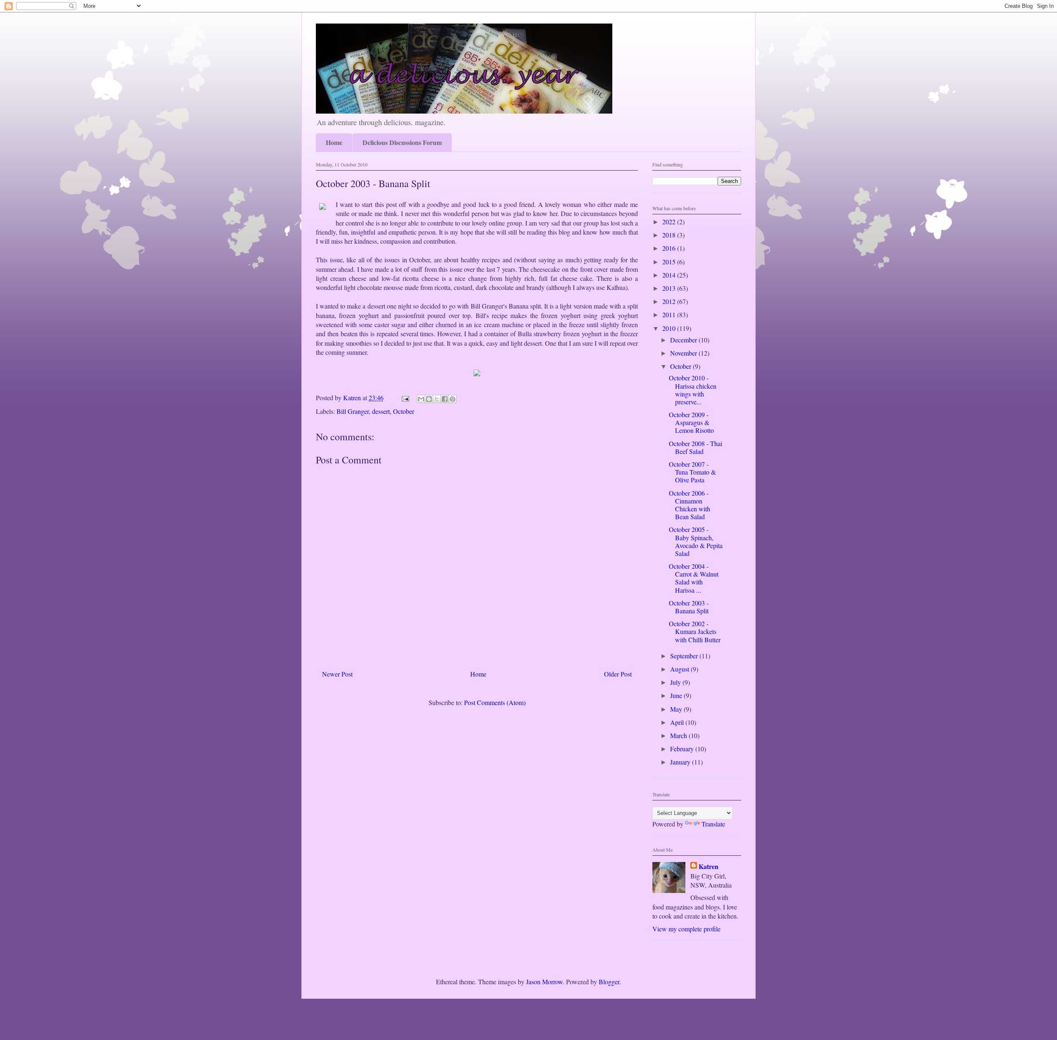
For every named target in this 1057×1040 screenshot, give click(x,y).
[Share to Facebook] (445, 399)
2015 (669, 261)
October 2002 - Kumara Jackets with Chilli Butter (694, 631)
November (684, 353)
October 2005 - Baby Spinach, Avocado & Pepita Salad (696, 541)
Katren (708, 866)
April (677, 722)
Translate (713, 823)
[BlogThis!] (429, 399)
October (403, 411)
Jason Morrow (544, 981)
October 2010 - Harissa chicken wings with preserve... (692, 389)
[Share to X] (437, 399)
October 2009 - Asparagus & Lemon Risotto (691, 422)
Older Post (618, 674)
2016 (669, 248)
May (677, 709)
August (680, 669)
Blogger (609, 981)
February (682, 748)
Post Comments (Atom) (495, 702)
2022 (669, 221)
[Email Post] (404, 397)
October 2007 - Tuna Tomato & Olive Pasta (692, 472)
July (676, 682)
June (677, 695)
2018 (669, 234)
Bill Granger (353, 411)
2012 (669, 301)
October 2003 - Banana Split (689, 606)
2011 (669, 314)
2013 (669, 288)
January (681, 761)
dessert (381, 411)
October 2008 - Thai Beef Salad (695, 447)
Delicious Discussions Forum (402, 142)
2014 (669, 275)
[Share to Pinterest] (452, 399)
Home (334, 142)
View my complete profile (686, 928)
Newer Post (337, 674)
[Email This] (421, 399)
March (679, 735)
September (684, 655)
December (684, 339)
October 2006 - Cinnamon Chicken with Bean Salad (689, 505)
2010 (669, 328)
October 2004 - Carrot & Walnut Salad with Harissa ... (693, 578)
